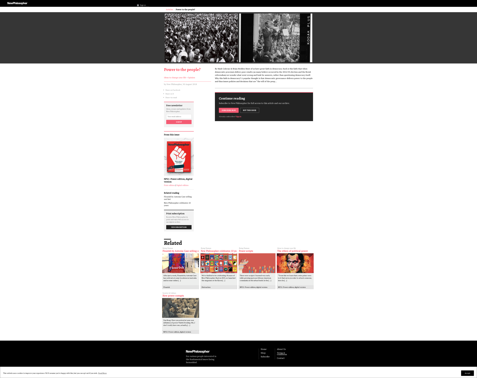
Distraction (206, 287)
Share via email (171, 97)
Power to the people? (182, 69)
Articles (169, 9)
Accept (467, 373)
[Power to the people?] (201, 38)
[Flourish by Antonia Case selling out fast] (180, 263)
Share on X (169, 94)
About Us (281, 349)
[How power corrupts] (180, 308)
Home (264, 349)
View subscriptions (179, 227)
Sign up (179, 122)
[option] (201, 37)
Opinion (191, 77)
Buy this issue (249, 110)
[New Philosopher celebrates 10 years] (218, 263)
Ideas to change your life (175, 77)
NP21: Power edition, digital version (178, 180)
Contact (281, 358)
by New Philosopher (173, 84)
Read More (102, 373)
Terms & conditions (282, 353)
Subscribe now (229, 110)
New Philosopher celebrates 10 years (177, 204)
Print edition (169, 185)
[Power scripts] (257, 263)
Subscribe (265, 356)
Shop (263, 353)
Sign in (238, 116)
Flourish (166, 287)
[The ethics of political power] (295, 263)
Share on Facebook (172, 90)
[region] (238, 372)
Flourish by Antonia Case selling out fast (178, 197)
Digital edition (182, 185)
